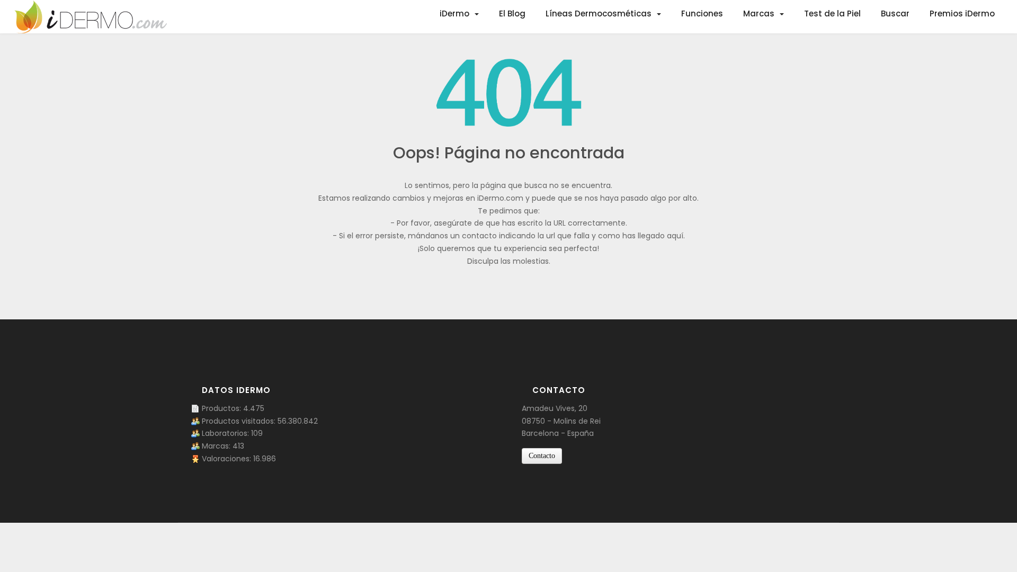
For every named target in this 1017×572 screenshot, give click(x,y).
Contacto (542, 456)
